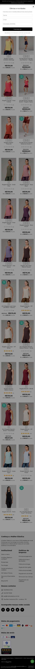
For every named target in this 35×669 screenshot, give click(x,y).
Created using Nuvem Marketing (17, 34)
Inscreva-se (17, 29)
